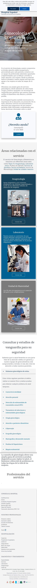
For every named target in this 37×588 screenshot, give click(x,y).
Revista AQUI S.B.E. (6, 505)
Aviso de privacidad (6, 551)
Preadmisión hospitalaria (7, 540)
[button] (18, 371)
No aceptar (13, 8)
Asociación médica (6, 521)
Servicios (3, 562)
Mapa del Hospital (6, 507)
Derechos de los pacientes (8, 549)
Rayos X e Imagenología (17, 164)
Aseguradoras (4, 543)
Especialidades (5, 560)
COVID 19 (3, 542)
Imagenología (5, 565)
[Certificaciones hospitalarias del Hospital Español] (18, 582)
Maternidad (4, 547)
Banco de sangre (5, 545)
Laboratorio (4, 563)
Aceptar (25, 8)
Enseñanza (4, 524)
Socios (3, 500)
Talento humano (5, 526)
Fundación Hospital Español (8, 501)
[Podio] (5, 530)
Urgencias (3, 538)
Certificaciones (5, 498)
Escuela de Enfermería (7, 522)
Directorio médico (6, 519)
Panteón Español (5, 503)
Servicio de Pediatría (18, 168)
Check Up (3, 567)
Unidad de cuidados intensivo (23, 169)
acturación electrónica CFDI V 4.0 (10, 509)
